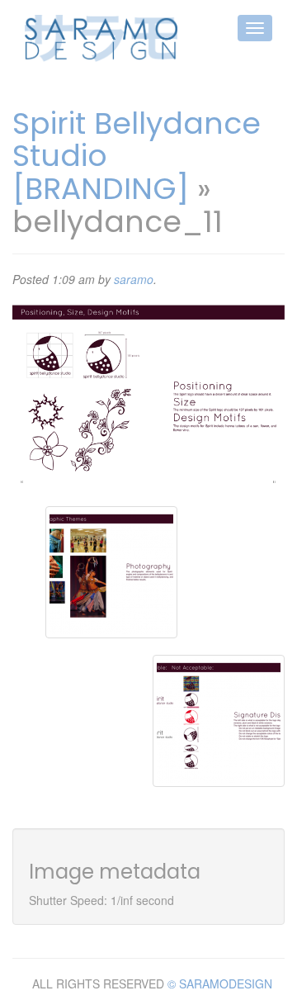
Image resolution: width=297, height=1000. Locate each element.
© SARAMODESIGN (219, 983)
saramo (133, 279)
